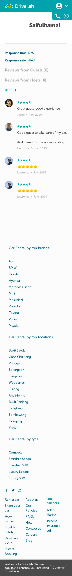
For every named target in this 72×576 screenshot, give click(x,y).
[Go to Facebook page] (7, 489)
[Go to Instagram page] (20, 489)
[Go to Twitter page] (13, 489)
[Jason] (9, 103)
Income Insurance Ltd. (53, 525)
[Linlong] (9, 127)
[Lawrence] (9, 161)
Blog (29, 540)
